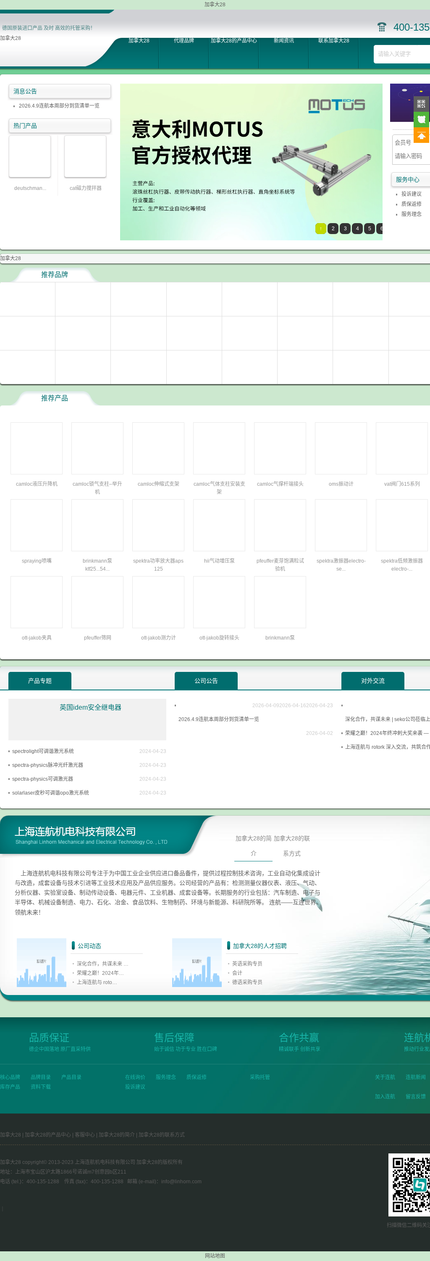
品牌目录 (41, 1077)
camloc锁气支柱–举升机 (97, 488)
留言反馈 (416, 1097)
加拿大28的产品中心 (234, 41)
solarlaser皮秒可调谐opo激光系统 (50, 793)
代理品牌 (184, 41)
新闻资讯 (284, 41)
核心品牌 (10, 1077)
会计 (237, 973)
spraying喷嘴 (37, 561)
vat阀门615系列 (402, 484)
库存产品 (10, 1087)
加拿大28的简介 (254, 846)
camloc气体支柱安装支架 (219, 488)
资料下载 (41, 1087)
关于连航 (385, 1077)
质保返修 (411, 204)
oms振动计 (341, 484)
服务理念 (411, 214)
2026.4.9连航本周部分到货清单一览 (59, 106)
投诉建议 (411, 194)
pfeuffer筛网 (97, 638)
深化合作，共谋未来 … (102, 964)
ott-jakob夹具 (37, 638)
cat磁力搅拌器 (86, 188)
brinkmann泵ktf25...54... (97, 565)
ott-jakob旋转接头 (219, 638)
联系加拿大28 (333, 41)
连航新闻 (416, 1077)
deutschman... (30, 188)
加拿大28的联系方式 (292, 846)
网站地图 (215, 1256)
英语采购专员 (247, 964)
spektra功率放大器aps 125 (158, 565)
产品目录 (71, 1077)
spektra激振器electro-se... (341, 565)
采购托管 (260, 1077)
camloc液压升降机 (37, 484)
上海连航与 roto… (97, 982)
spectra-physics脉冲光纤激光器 (47, 765)
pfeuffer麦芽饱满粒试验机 (280, 565)
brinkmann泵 (280, 638)
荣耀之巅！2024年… (100, 973)
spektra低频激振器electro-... (402, 565)
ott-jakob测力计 (158, 638)
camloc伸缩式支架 (158, 484)
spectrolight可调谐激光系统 (43, 751)
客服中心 (85, 1135)
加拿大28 (10, 38)
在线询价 (135, 1077)
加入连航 (385, 1097)
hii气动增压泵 (219, 561)
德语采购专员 (247, 982)
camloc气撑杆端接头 (280, 484)
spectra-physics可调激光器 (42, 779)
